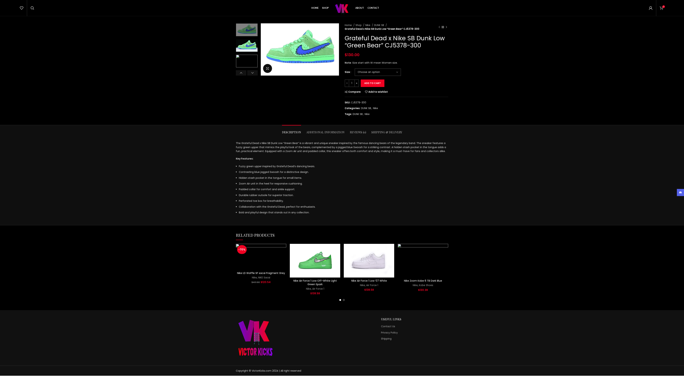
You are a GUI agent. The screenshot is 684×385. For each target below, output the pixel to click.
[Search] (32, 8)
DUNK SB (379, 25)
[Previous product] (439, 27)
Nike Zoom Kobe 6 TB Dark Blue (423, 281)
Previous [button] (241, 73)
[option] (247, 29)
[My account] (650, 8)
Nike (368, 25)
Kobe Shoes (426, 285)
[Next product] (446, 27)
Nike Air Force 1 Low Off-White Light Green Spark (315, 282)
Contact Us (388, 326)
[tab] (291, 130)
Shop (359, 25)
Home (349, 25)
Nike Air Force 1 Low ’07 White (369, 281)
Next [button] (252, 73)
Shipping (386, 338)
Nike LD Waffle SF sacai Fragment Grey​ (261, 273)
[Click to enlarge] (267, 68)
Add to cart (372, 83)
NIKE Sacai (264, 277)
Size (347, 72)
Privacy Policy (389, 332)
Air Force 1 (318, 289)
